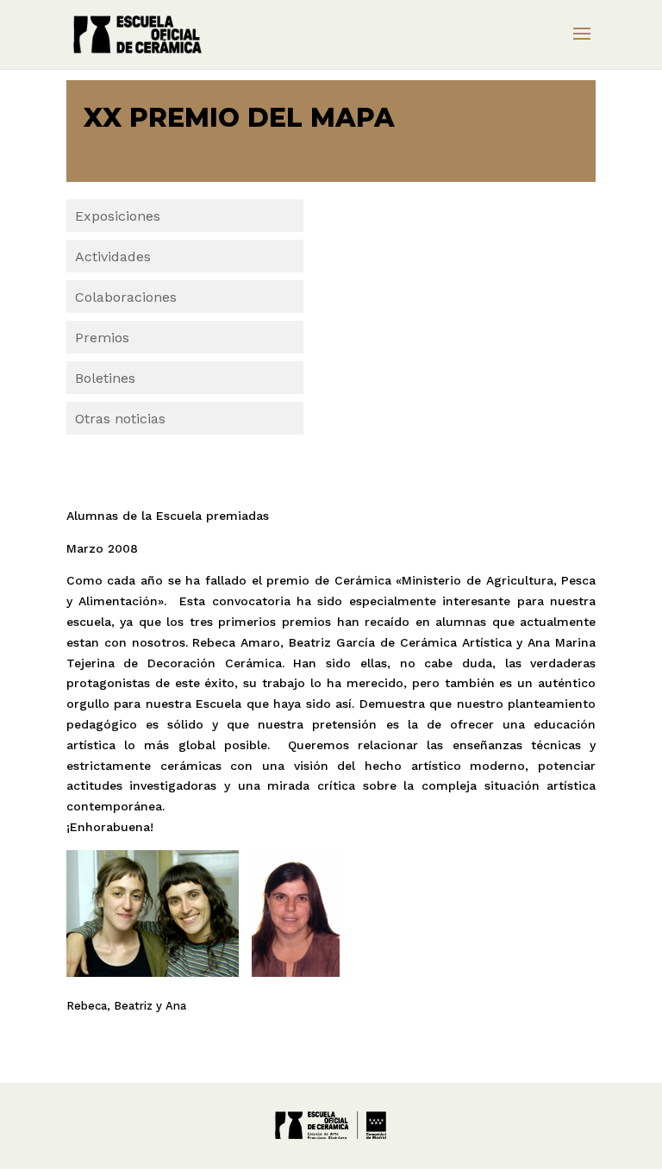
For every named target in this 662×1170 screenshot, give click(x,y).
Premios (102, 337)
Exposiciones (117, 216)
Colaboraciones (126, 297)
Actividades (113, 256)
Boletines (105, 378)
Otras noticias (120, 418)
